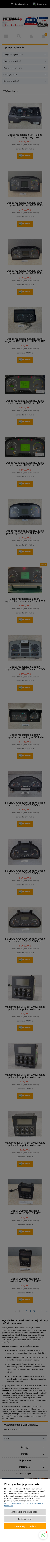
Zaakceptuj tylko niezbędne (25, 1512)
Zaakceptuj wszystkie (25, 1526)
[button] (43, 1535)
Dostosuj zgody (25, 1519)
